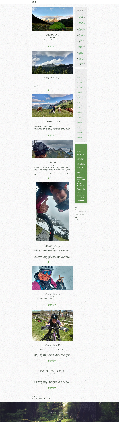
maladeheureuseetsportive (81, 177)
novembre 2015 (79, 120)
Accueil (65, 1)
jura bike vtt (79, 167)
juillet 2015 (79, 125)
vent (80, 195)
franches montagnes (80, 164)
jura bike (83, 165)
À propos (81, 1)
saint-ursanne (83, 193)
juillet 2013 (79, 139)
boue (77, 150)
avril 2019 (79, 84)
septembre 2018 (80, 94)
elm (83, 160)
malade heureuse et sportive (80, 173)
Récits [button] (74, 1)
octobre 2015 (79, 122)
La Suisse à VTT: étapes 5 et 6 (52, 246)
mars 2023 (78, 74)
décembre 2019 (79, 80)
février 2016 (79, 119)
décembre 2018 (79, 89)
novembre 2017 (79, 99)
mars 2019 (78, 85)
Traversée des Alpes (80, 214)
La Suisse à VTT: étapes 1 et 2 (52, 345)
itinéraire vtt (79, 165)
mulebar (78, 179)
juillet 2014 (79, 135)
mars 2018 (78, 97)
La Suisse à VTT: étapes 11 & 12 (52, 78)
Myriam (34, 2)
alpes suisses (79, 148)
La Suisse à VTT (79, 212)
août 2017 (78, 102)
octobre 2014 (79, 134)
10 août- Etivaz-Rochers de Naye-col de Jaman (81, 23)
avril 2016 (79, 117)
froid (84, 164)
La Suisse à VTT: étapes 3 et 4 (52, 294)
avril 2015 (79, 129)
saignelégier (79, 193)
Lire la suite (52, 46)
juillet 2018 (79, 95)
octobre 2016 (79, 112)
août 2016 (78, 114)
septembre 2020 (80, 79)
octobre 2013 (79, 137)
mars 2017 (78, 109)
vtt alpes (82, 197)
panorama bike (79, 189)
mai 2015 (78, 127)
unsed (78, 195)
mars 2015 (78, 130)
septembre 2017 (80, 100)
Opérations (78, 215)
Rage (80, 192)
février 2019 (79, 87)
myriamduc (80, 181)
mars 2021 (78, 77)
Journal (70, 1)
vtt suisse (81, 200)
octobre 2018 (79, 92)
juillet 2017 (79, 104)
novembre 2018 (79, 90)
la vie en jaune (79, 170)
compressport (80, 152)
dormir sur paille (79, 155)
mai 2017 (78, 105)
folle (83, 163)
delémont (78, 154)
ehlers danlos (79, 160)
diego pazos (82, 154)
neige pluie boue (81, 188)
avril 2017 (79, 107)
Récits (76, 209)
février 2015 (79, 132)
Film (77, 1)
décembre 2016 (79, 110)
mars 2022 (78, 75)
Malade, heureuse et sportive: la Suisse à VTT (52, 371)
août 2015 (78, 124)
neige (77, 188)
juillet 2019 (79, 82)
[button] (59, 414)
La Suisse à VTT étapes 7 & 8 (52, 162)
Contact (85, 1)
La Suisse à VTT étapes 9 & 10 (52, 121)
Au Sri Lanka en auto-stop (81, 211)
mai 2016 (78, 115)
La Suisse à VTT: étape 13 (52, 35)
